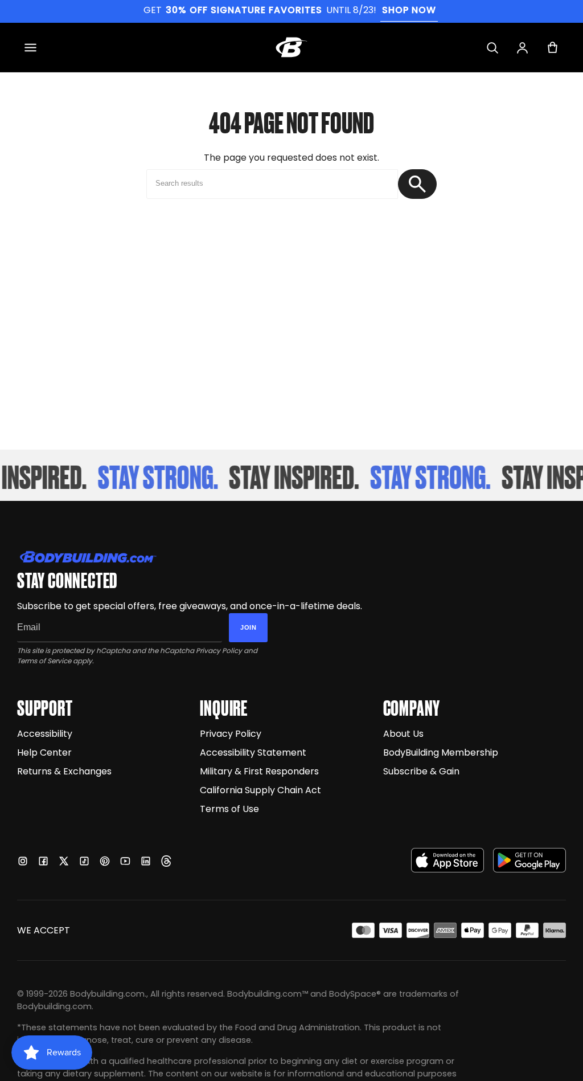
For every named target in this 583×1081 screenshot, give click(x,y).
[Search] (492, 47)
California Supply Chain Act (260, 790)
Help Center (44, 752)
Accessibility (44, 733)
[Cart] (552, 47)
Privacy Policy (219, 650)
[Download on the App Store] (447, 860)
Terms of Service (44, 661)
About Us (403, 733)
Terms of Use (229, 808)
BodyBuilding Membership (440, 752)
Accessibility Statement (253, 752)
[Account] (522, 47)
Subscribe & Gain (421, 771)
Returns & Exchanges (64, 771)
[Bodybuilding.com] (291, 47)
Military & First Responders (259, 771)
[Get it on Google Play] (529, 860)
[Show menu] (30, 47)
